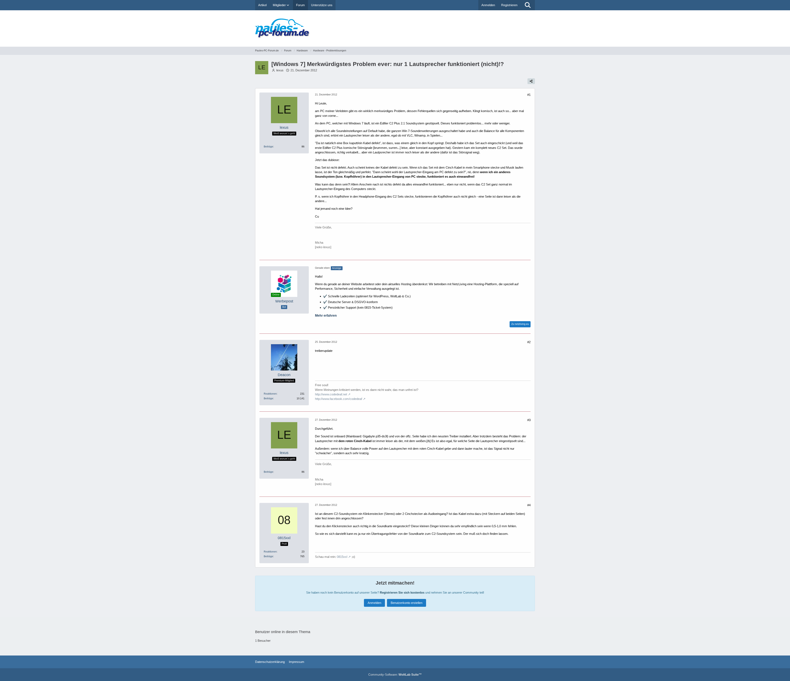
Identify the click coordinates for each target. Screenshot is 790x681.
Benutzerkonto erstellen (406, 603)
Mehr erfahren (326, 315)
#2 (529, 342)
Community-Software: (395, 674)
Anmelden (488, 5)
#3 (529, 420)
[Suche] (527, 5)
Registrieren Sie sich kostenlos (402, 592)
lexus (279, 70)
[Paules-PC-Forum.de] (395, 28)
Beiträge (268, 146)
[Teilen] (531, 81)
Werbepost (284, 301)
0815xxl (342, 556)
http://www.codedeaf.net (331, 394)
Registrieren (509, 5)
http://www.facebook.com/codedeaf (338, 399)
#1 (529, 94)
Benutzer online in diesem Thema (282, 632)
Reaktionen (270, 393)
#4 (529, 505)
